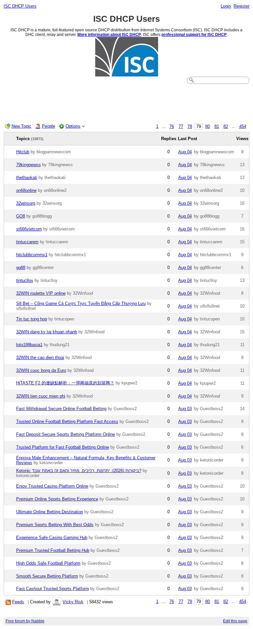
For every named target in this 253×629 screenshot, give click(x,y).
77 (181, 126)
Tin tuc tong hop (31, 318)
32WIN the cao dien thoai (40, 357)
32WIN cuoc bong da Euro (41, 370)
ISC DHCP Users (20, 6)
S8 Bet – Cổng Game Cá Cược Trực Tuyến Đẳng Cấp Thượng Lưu (81, 303)
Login (226, 6)
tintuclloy (24, 280)
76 (171, 126)
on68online (26, 190)
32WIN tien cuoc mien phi (40, 396)
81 (216, 126)
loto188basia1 (29, 344)
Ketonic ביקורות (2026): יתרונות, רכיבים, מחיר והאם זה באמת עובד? (78, 470)
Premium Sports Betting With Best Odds (55, 524)
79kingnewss (28, 164)
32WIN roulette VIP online (41, 293)
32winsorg (25, 203)
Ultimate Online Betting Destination (49, 511)
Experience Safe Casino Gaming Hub (51, 537)
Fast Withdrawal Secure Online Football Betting (61, 408)
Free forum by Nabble (25, 621)
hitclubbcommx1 (31, 254)
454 (242, 126)
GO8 (20, 216)
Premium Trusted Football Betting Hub (52, 550)
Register (241, 6)
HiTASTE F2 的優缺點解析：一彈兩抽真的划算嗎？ (65, 382)
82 (225, 126)
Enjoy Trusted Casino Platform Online (52, 486)
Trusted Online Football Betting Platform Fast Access (67, 421)
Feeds (18, 601)
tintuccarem (27, 241)
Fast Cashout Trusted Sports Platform (52, 588)
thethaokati (26, 177)
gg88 (20, 267)
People (48, 126)
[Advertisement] (127, 102)
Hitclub (22, 151)
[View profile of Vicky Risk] (56, 601)
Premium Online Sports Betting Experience (57, 498)
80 (207, 126)
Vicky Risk (73, 601)
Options (73, 126)
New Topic (21, 126)
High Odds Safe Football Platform (48, 563)
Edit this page (235, 621)
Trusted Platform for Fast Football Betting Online (62, 447)
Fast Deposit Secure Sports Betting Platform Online (65, 434)
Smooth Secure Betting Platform (47, 576)
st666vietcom (29, 228)
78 (189, 126)
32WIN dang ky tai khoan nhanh (46, 331)
